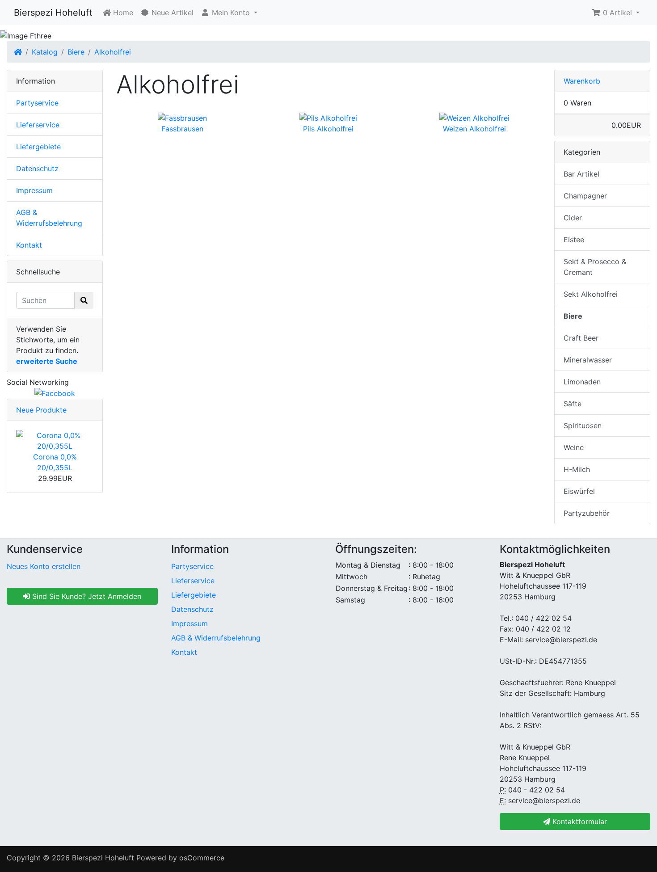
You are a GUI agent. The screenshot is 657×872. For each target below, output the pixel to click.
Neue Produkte (41, 409)
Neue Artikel (171, 12)
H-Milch (577, 469)
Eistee (574, 239)
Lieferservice (37, 124)
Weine (574, 447)
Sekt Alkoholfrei (591, 294)
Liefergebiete (38, 146)
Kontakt (29, 244)
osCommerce (201, 857)
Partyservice (37, 102)
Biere (75, 51)
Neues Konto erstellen (43, 566)
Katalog (45, 51)
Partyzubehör (587, 513)
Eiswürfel (579, 491)
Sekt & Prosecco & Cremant (595, 267)
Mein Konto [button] (231, 12)
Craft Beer (581, 337)
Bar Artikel (581, 173)
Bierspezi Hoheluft (53, 12)
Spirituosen (583, 425)
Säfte (572, 403)
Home (122, 12)
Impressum (34, 190)
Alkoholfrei (112, 51)
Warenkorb (582, 80)
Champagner (585, 195)
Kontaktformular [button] (578, 821)
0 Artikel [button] (617, 12)
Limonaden (582, 381)
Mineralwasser (588, 359)
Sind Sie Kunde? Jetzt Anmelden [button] (85, 596)
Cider (573, 217)
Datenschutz (37, 168)
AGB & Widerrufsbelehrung (216, 637)
